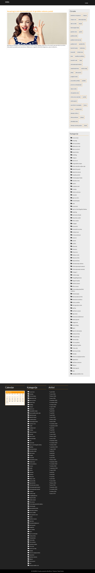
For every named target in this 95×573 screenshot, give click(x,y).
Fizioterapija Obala (77, 178)
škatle (85, 125)
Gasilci (74, 183)
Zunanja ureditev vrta (77, 373)
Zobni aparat (75, 368)
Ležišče (74, 243)
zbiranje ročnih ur (74, 113)
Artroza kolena (76, 143)
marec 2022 (53, 480)
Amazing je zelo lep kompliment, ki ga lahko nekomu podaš (30, 11)
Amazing (74, 140)
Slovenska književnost (77, 316)
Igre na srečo (75, 198)
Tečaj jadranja (75, 336)
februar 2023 (53, 459)
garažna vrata (74, 31)
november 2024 (53, 423)
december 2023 (53, 440)
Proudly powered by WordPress (45, 571)
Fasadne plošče (76, 175)
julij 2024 (52, 428)
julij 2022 (52, 472)
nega (80, 60)
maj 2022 (52, 476)
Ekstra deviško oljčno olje (78, 166)
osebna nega (84, 68)
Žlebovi (74, 365)
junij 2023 (52, 453)
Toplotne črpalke (76, 345)
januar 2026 (53, 398)
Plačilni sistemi (76, 283)
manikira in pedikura (79, 56)
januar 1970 (53, 493)
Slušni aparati (75, 319)
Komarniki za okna (77, 229)
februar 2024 (53, 436)
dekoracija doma (82, 19)
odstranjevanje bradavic (76, 64)
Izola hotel (75, 206)
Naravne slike (75, 257)
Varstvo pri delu (76, 351)
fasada (80, 23)
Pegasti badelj (76, 280)
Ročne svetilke (76, 302)
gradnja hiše (82, 44)
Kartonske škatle (76, 215)
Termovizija (75, 339)
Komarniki (75, 226)
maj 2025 (52, 413)
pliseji (72, 72)
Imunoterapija (75, 200)
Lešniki (74, 240)
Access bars (75, 137)
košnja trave (80, 52)
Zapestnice (75, 359)
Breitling (74, 155)
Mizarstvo (75, 252)
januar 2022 (53, 485)
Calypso (85, 15)
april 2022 (52, 478)
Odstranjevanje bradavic (78, 266)
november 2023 (53, 442)
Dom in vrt (75, 160)
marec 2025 (53, 417)
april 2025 (52, 415)
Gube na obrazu (76, 192)
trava (72, 109)
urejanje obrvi (78, 109)
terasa (85, 105)
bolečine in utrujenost (76, 15)
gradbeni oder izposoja (76, 40)
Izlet (73, 203)
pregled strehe (74, 76)
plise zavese (78, 72)
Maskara (74, 249)
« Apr (7, 404)
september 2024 (54, 425)
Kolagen (74, 223)
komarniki (73, 52)
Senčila (74, 308)
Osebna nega (75, 275)
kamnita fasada (74, 48)
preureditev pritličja (75, 80)
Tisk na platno (76, 342)
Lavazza (74, 237)
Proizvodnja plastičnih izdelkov (36, 504)
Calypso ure (73, 19)
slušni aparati (74, 101)
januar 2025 (53, 421)
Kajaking (74, 212)
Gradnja (74, 189)
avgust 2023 (53, 449)
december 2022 (53, 461)
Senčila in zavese (76, 311)
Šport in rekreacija (77, 331)
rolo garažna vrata (75, 93)
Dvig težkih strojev (77, 163)
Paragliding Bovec (77, 277)
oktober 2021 (53, 491)
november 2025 (53, 402)
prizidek (84, 80)
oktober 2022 (53, 466)
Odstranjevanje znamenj (78, 269)
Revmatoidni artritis (77, 296)
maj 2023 (52, 455)
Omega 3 (74, 272)
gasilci (80, 31)
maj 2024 (52, 430)
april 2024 (52, 432)
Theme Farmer (60, 571)
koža (72, 56)
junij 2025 (52, 411)
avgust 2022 (53, 470)
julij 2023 (52, 451)
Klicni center (75, 220)
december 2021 (53, 487)
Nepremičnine (75, 260)
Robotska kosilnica (77, 299)
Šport (73, 328)
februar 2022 (53, 483)
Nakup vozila (75, 255)
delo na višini (73, 23)
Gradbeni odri (75, 186)
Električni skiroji (76, 172)
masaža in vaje (74, 60)
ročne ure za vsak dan (75, 97)
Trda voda (75, 348)
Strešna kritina (76, 333)
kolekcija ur (82, 48)
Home (86, 3)
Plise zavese (75, 286)
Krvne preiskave (76, 235)
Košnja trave (75, 232)
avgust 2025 (53, 406)
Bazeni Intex (75, 152)
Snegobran (75, 322)
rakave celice (74, 88)
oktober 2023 (53, 444)
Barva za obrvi (76, 149)
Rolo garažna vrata (77, 305)
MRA (7, 2)
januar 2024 (53, 438)
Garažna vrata (75, 180)
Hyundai (74, 195)
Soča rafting (75, 325)
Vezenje (74, 353)
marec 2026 (53, 394)
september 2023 (54, 447)
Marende (74, 246)
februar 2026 (53, 396)
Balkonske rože (76, 146)
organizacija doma (75, 68)
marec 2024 (53, 434)
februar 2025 (53, 419)
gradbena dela (74, 35)
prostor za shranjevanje (76, 84)
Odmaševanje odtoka (77, 263)
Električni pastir (76, 169)
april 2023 (52, 457)
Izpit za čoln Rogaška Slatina (79, 209)
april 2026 (52, 391)
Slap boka (74, 313)
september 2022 (54, 468)
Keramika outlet (76, 218)
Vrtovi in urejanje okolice (78, 356)
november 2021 (53, 489)
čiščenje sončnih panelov (76, 125)
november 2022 (53, 463)
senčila (84, 97)
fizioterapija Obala (75, 27)
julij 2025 (52, 408)
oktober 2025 (53, 404)
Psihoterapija (75, 293)
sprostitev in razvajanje (76, 105)
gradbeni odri (74, 44)
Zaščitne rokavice (76, 362)
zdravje (82, 117)
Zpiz (73, 371)
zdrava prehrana (74, 117)
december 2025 (53, 400)
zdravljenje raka (74, 121)
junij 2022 (52, 474)
